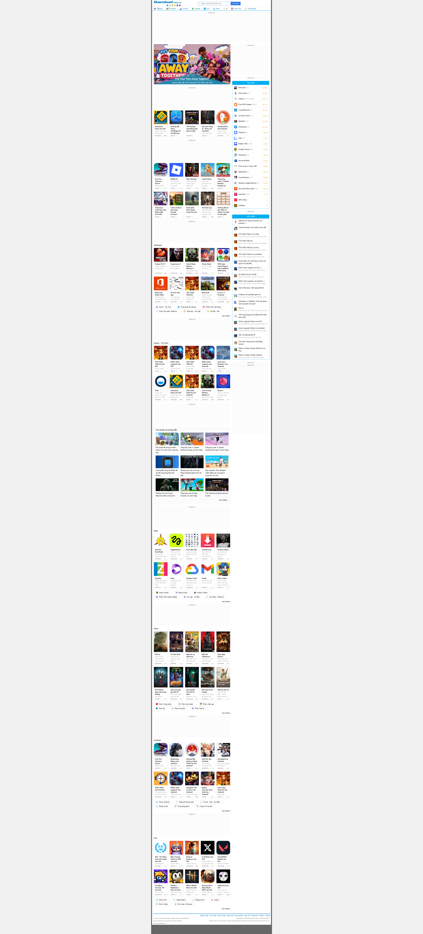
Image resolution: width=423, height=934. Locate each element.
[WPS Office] (235, 199)
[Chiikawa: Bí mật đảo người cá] (235, 295)
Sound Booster (245, 177)
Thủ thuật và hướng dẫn (166, 430)
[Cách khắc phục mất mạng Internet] (235, 288)
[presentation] (158, 64)
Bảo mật (230, 915)
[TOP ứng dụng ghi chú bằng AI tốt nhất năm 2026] (235, 315)
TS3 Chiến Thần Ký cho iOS (248, 247)
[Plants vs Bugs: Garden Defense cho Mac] (235, 349)
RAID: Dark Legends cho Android (251, 281)
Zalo (241, 138)
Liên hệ (246, 915)
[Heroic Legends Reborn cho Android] (235, 329)
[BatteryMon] (235, 171)
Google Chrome (245, 149)
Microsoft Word (246, 161)
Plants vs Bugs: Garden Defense (250, 355)
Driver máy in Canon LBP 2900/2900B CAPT (247, 167)
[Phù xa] (235, 309)
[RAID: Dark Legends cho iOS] (235, 268)
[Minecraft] (235, 87)
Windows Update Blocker (248, 183)
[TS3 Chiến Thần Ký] (235, 241)
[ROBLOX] (235, 132)
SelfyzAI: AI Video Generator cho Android (250, 222)
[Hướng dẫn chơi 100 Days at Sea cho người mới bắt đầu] (235, 262)
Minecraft (243, 88)
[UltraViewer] (235, 126)
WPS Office (242, 200)
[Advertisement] (211, 29)
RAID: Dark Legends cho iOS (250, 268)
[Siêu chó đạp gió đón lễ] (235, 335)
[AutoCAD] (235, 194)
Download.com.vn (253, 918)
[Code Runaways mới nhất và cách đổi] (235, 228)
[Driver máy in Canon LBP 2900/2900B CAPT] (235, 166)
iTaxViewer (243, 155)
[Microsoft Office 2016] (235, 188)
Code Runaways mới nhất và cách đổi (252, 227)
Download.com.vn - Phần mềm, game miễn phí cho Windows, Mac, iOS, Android (167, 3)
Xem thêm (225, 316)
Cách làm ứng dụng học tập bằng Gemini (250, 343)
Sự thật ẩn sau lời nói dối (247, 274)
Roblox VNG (245, 144)
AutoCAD (243, 194)
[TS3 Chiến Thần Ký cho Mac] (235, 235)
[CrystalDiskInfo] (235, 110)
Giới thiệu (212, 915)
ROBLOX (243, 132)
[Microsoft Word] (235, 160)
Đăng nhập (204, 915)
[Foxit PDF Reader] (235, 104)
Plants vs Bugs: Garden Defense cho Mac (251, 349)
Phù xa (241, 308)
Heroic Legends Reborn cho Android (251, 328)
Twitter (261, 915)
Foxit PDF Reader (247, 104)
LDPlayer (241, 205)
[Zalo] (235, 138)
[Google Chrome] (235, 149)
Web (156, 531)
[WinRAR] (235, 121)
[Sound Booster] (235, 177)
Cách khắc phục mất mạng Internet (251, 288)
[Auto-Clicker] (235, 93)
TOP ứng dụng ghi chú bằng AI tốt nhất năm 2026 (252, 316)
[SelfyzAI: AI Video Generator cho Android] (235, 221)
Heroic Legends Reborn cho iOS (250, 321)
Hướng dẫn (239, 915)
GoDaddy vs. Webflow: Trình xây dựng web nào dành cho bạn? (252, 302)
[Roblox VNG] (235, 143)
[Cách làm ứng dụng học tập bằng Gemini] (235, 342)
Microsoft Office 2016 (248, 189)
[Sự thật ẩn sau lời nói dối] (235, 275)
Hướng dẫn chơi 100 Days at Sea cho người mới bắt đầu (252, 262)
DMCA (267, 915)
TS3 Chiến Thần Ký (245, 241)
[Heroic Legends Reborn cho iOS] (235, 322)
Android (157, 740)
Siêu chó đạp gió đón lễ (246, 335)
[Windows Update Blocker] (235, 183)
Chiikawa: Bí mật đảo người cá (249, 294)
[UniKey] (235, 98)
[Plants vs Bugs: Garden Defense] (235, 356)
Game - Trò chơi (161, 343)
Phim (156, 629)
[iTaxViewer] (235, 155)
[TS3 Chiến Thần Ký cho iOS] (235, 248)
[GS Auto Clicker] (235, 115)
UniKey (246, 99)
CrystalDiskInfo (245, 110)
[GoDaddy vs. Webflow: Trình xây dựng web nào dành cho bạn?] (235, 302)
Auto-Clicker (244, 93)
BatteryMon (244, 172)
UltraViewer (244, 127)
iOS (155, 838)
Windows (158, 245)
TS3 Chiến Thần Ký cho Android (250, 254)
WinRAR (243, 121)
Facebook (254, 915)
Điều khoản (222, 915)
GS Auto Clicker (245, 116)
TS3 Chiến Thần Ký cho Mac (248, 234)
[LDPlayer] (235, 205)
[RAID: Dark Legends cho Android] (235, 282)
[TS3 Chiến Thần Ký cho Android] (235, 255)
